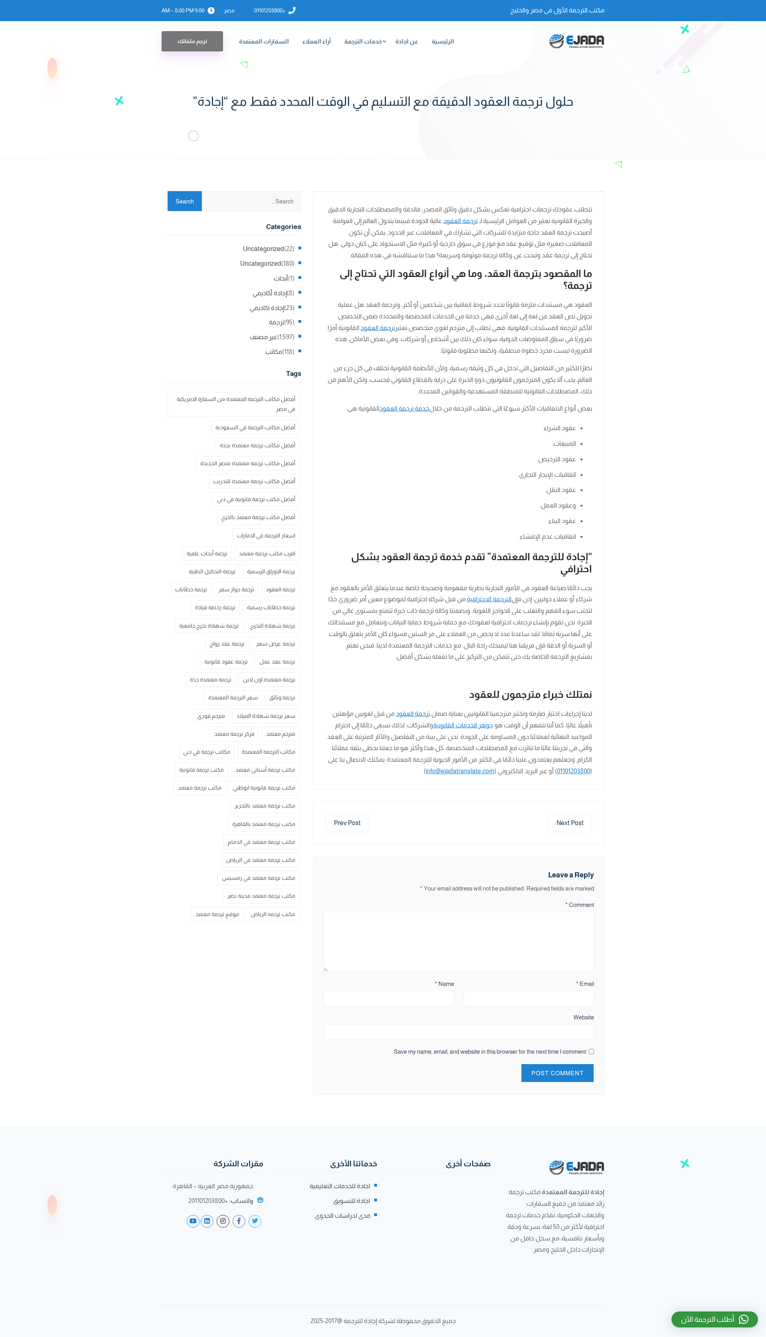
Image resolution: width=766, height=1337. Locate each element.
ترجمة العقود (460, 220)
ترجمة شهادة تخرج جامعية (209, 625)
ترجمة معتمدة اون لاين (269, 679)
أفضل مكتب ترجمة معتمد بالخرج (258, 517)
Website (583, 1017)
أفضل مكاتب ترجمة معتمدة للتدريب (254, 481)
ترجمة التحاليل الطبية (212, 571)
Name (444, 984)
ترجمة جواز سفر (236, 589)
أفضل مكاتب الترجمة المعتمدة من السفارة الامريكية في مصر (236, 404)
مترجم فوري (211, 716)
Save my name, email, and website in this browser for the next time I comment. (489, 1051)
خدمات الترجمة (363, 41)
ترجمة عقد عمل (277, 661)
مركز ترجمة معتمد (234, 734)
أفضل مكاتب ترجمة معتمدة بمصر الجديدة (247, 463)
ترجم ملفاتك (192, 41)
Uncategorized (263, 248)
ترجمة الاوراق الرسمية (271, 571)
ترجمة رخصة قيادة (215, 607)
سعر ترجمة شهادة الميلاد (266, 716)
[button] (714, 1319)
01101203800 (573, 771)
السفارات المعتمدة (264, 41)
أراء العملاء (316, 41)
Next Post (570, 823)
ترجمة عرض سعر (275, 643)
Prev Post (347, 823)
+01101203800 (269, 10)
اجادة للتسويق (351, 1200)
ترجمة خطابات (191, 589)
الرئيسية (443, 41)
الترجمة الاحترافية (489, 599)
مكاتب (273, 351)
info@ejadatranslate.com (460, 771)
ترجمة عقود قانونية (226, 661)
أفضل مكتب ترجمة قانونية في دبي (256, 499)
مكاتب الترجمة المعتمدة (268, 751)
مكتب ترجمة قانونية (201, 769)
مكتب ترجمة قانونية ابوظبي (264, 787)
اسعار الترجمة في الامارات (266, 535)
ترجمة (276, 322)
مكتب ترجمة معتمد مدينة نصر (261, 896)
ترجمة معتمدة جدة (210, 679)
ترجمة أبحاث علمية (207, 553)
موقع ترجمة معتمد (217, 914)
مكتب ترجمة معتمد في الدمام (261, 842)
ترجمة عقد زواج (227, 643)
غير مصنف (263, 337)
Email (585, 984)
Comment (579, 905)
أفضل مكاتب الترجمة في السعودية (255, 427)
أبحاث (281, 278)
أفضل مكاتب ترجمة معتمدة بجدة (257, 445)
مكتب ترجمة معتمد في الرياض (260, 860)
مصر (229, 10)
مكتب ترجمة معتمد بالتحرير (265, 805)
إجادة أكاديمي (270, 293)
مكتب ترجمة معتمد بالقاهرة (263, 824)
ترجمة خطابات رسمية (271, 607)
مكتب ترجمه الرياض (273, 914)
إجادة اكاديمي (267, 307)
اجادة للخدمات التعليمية (340, 1186)
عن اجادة (406, 41)
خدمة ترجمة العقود (404, 408)
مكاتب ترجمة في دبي (206, 751)
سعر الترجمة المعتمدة (233, 697)
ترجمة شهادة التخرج (272, 625)
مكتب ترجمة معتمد (199, 787)
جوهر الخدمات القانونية (463, 725)
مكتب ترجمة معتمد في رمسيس (258, 878)
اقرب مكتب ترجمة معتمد (267, 553)
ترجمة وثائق (282, 697)
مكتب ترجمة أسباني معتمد (265, 769)
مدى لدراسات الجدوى (342, 1215)
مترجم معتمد (280, 734)
